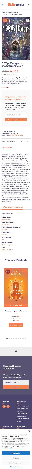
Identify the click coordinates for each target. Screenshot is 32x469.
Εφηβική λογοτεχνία (23, 408)
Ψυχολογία (20, 421)
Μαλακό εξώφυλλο (7, 245)
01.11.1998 (4, 230)
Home (3, 12)
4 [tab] (14, 338)
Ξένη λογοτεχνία (13, 12)
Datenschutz (13, 466)
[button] (29, 431)
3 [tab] (11, 338)
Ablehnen (16, 458)
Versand (15, 74)
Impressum (20, 466)
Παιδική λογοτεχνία (23, 418)
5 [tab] (16, 338)
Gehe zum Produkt (16, 325)
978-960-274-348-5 (7, 250)
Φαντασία (20, 135)
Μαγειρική (20, 411)
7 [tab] (20, 338)
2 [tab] (9, 338)
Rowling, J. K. (5, 224)
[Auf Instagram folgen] (8, 406)
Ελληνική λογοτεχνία (23, 406)
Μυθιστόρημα (6, 219)
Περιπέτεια (13, 135)
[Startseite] (16, 4)
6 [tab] (18, 338)
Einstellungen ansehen (16, 463)
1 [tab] (7, 338)
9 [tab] (25, 338)
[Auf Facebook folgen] (4, 406)
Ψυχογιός (4, 235)
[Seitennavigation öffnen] (4, 4)
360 (3, 240)
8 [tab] (23, 338)
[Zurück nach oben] (16, 352)
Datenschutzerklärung (14, 377)
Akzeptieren (16, 453)
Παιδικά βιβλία (21, 416)
